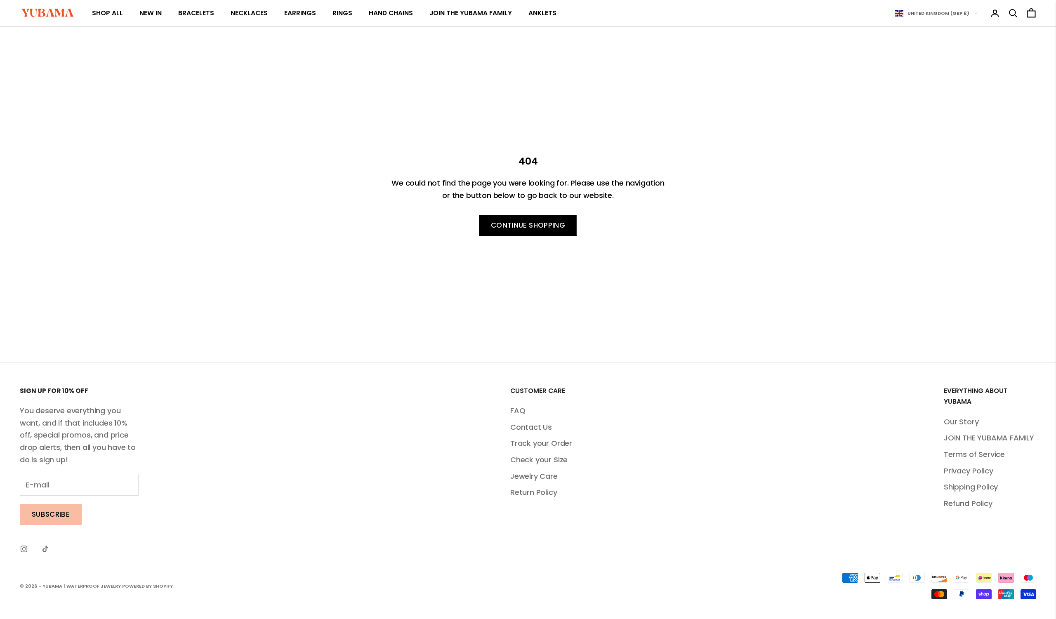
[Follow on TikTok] (45, 549)
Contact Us (531, 427)
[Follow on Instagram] (24, 549)
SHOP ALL (107, 13)
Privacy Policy (968, 471)
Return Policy (533, 492)
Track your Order (541, 443)
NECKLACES (249, 13)
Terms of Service (974, 454)
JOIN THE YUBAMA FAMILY (470, 13)
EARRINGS (300, 13)
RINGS (342, 13)
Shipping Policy (971, 487)
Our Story (961, 422)
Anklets (542, 13)
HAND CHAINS (391, 13)
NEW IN (150, 13)
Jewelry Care (534, 476)
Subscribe (51, 514)
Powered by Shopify (147, 586)
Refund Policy (968, 503)
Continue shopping (528, 225)
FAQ (517, 410)
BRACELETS (196, 13)
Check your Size (539, 459)
